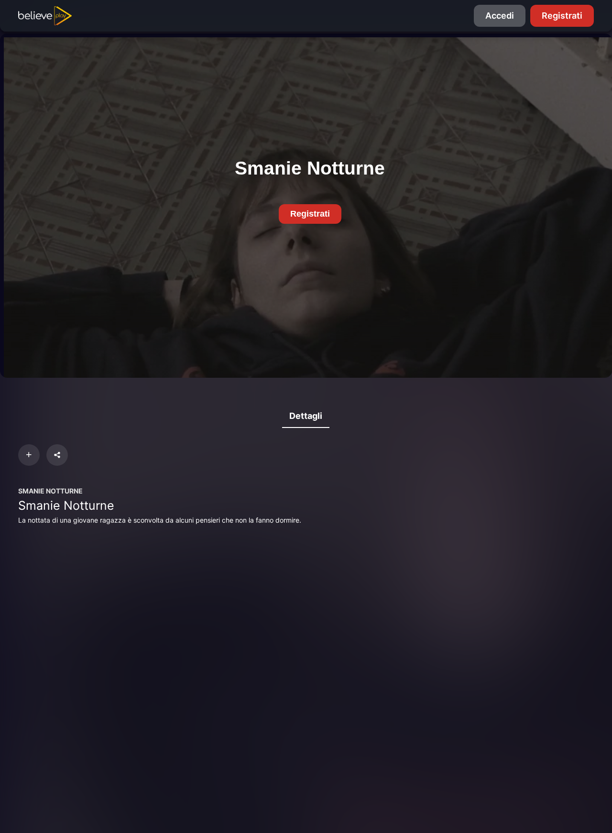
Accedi (499, 16)
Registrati (562, 16)
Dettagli (305, 416)
